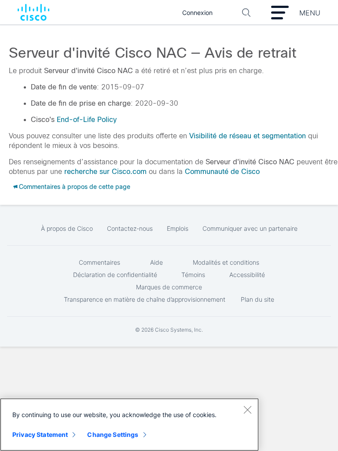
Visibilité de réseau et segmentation (247, 136)
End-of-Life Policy (87, 119)
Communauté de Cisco (222, 171)
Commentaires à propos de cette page (74, 186)
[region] (129, 424)
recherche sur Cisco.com (105, 171)
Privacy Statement (40, 434)
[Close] (247, 409)
